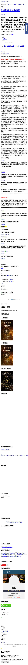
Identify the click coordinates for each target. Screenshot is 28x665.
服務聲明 (14, 646)
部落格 (5, 39)
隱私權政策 (24, 644)
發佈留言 (3, 294)
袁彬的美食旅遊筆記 (10, 10)
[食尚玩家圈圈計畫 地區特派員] (14, 522)
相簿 (4, 37)
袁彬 (2, 268)
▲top (2, 283)
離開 (8, 662)
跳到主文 (3, 14)
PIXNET (6, 644)
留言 (11, 275)
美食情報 (12, 34)
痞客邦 (8, 275)
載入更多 (3, 286)
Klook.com (3, 642)
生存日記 (11, 281)
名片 (4, 40)
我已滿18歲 (3, 662)
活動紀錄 (11, 279)
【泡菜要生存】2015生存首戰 (13, 46)
